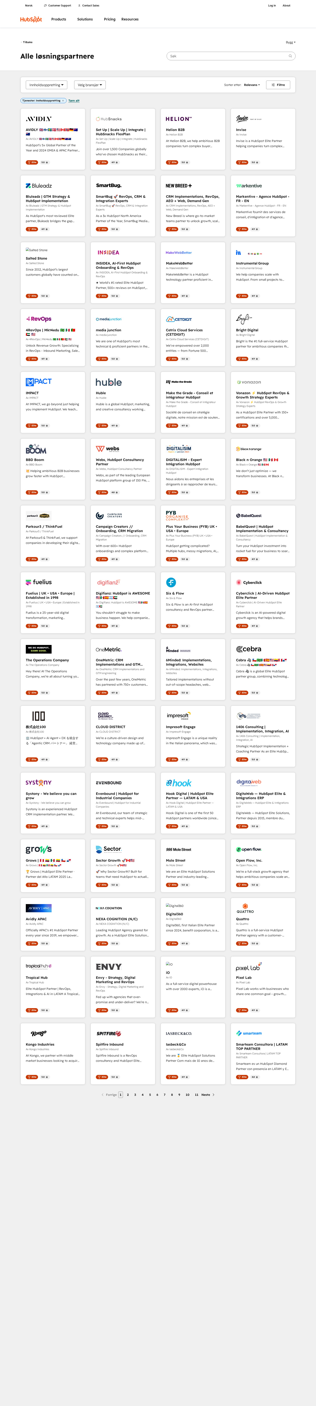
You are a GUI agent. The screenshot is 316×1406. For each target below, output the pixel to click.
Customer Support (59, 5)
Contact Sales (90, 5)
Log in (272, 5)
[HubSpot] (31, 19)
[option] (44, 85)
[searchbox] (231, 56)
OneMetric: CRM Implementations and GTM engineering (118, 662)
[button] (291, 42)
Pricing (109, 19)
